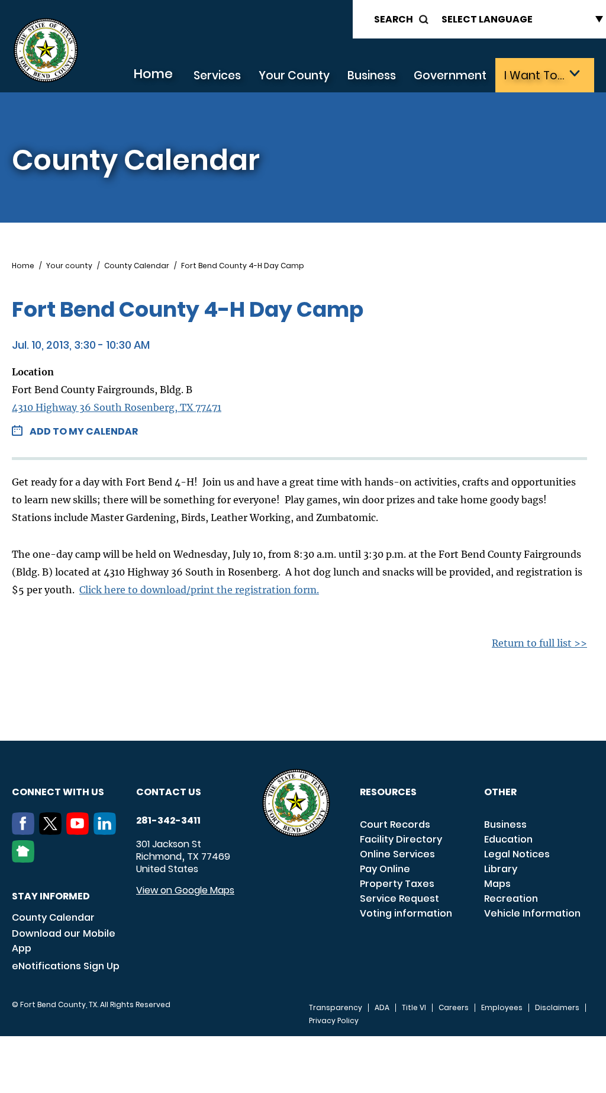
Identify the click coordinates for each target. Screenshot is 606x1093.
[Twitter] (52, 831)
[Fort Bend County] (45, 51)
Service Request (399, 898)
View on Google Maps (185, 890)
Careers (454, 1008)
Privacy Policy (334, 1021)
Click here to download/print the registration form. (199, 590)
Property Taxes (397, 884)
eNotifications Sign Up (66, 966)
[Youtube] (80, 831)
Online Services (397, 854)
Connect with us (58, 792)
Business (371, 75)
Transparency (335, 1008)
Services (217, 75)
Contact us (168, 792)
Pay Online (385, 869)
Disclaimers (557, 1008)
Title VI (414, 1008)
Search (393, 19)
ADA (382, 1008)
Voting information (406, 913)
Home (153, 74)
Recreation (511, 898)
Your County (294, 75)
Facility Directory (401, 839)
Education (508, 839)
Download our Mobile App (63, 941)
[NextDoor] (25, 859)
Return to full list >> (539, 643)
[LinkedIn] (107, 831)
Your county (69, 266)
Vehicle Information (532, 913)
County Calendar (136, 266)
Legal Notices (517, 854)
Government (450, 75)
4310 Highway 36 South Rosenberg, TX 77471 (116, 407)
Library (500, 869)
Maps (497, 884)
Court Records (395, 824)
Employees (502, 1008)
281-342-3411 (168, 821)
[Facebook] (25, 831)
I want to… (534, 75)
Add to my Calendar (84, 431)
